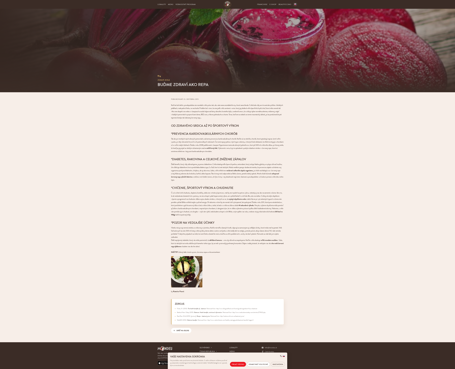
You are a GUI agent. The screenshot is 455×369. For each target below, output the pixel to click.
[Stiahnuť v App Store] (164, 363)
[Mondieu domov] (227, 4)
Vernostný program (185, 4)
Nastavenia (278, 364)
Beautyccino (285, 4)
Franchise (262, 4)
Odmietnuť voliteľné (258, 364)
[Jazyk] (295, 4)
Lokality (162, 4)
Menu (170, 4)
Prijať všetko (238, 364)
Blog (159, 76)
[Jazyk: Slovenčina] (282, 356)
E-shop (273, 4)
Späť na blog (183, 330)
